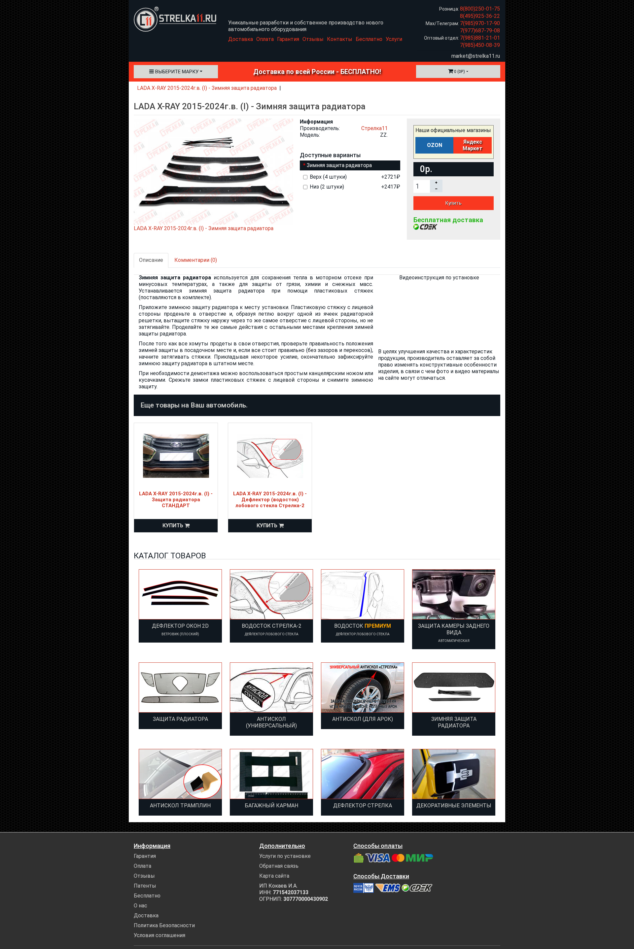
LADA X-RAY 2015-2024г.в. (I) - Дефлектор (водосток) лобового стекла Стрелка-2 (270, 500)
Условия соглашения (159, 935)
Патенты (145, 886)
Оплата (265, 39)
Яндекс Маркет (472, 145)
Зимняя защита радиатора (339, 165)
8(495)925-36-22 (480, 16)
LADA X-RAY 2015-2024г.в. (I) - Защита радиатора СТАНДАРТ (176, 500)
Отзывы (313, 39)
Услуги (394, 39)
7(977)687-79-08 (480, 30)
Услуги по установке (285, 856)
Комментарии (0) (195, 260)
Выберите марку (176, 72)
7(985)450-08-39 (480, 45)
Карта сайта (274, 876)
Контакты (339, 39)
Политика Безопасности (164, 925)
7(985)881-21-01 (480, 38)
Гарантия (288, 39)
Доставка (240, 39)
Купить (453, 203)
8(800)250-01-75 (480, 9)
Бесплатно (369, 39)
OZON (434, 145)
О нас (140, 905)
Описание (151, 260)
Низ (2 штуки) (355, 187)
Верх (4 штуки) (355, 177)
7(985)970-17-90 (480, 23)
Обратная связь (279, 866)
